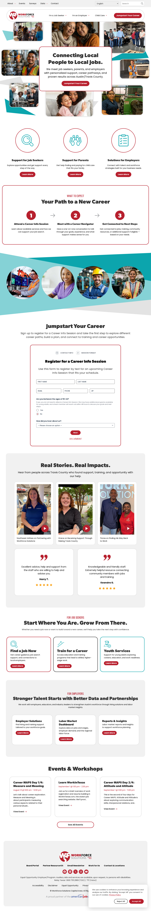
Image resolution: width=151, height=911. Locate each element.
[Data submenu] (47, 3)
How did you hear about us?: (53, 421)
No (41, 414)
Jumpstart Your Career (127, 15)
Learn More (27, 174)
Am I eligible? (75, 438)
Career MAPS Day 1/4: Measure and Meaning (28, 784)
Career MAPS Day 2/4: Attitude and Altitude (119, 784)
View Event (18, 811)
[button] (34, 509)
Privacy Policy (115, 895)
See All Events (75, 824)
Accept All (136, 901)
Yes (41, 410)
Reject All (121, 901)
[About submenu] (15, 3)
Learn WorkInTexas (72, 782)
